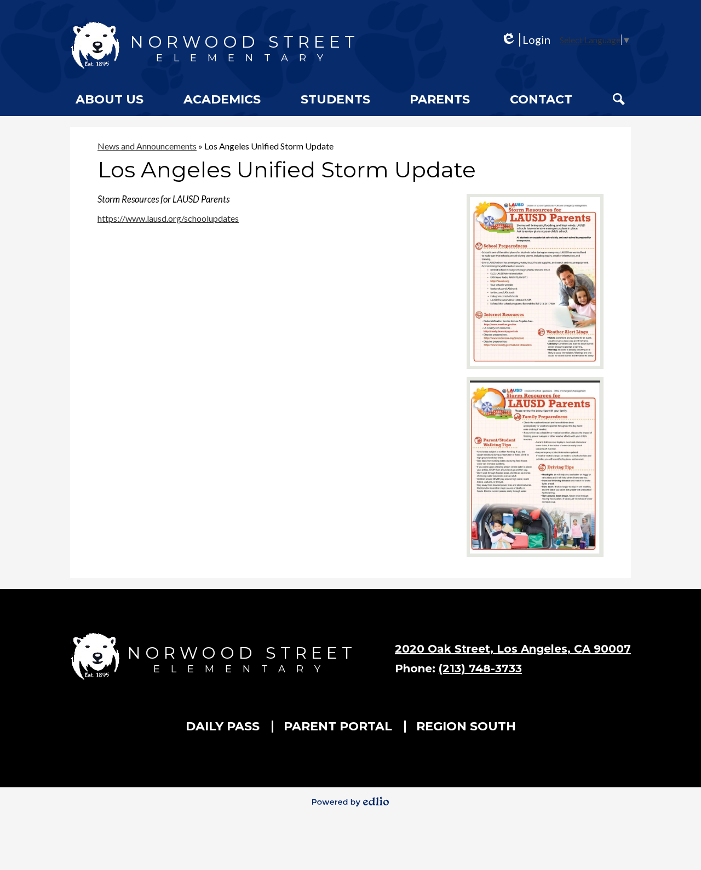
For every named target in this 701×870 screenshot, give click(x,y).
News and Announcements (147, 146)
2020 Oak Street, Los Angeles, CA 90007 (513, 648)
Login (525, 40)
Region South (466, 726)
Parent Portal (338, 726)
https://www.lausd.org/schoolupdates (168, 218)
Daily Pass (223, 726)
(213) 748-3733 (480, 668)
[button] (109, 99)
